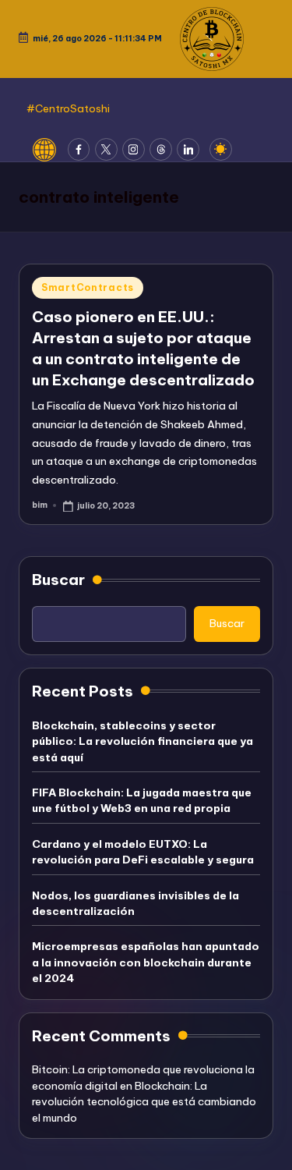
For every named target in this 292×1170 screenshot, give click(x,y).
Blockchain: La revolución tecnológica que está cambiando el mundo (144, 1102)
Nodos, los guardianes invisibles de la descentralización (135, 903)
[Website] (50, 149)
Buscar (58, 579)
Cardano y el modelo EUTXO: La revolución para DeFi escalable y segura (143, 852)
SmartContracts (87, 287)
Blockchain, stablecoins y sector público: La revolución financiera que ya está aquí (142, 741)
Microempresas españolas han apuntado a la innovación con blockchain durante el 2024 (145, 962)
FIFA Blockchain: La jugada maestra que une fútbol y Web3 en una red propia (142, 800)
